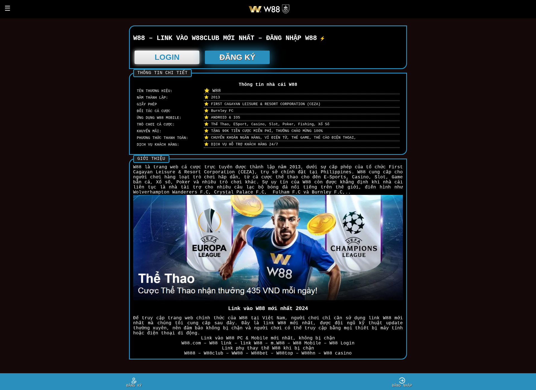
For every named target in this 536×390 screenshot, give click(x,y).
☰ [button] (7, 9)
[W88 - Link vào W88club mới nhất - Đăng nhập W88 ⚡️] (271, 13)
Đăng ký (237, 57)
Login (167, 57)
